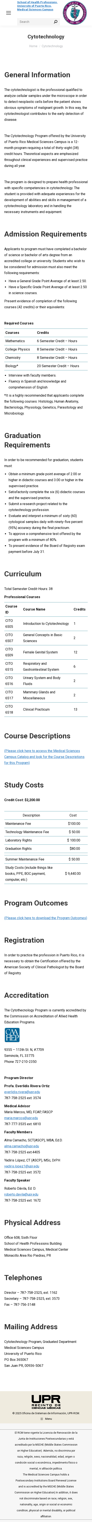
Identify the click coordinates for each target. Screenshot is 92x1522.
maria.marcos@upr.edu (21, 1118)
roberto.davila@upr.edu (21, 1194)
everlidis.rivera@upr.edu (22, 1092)
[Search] (55, 21)
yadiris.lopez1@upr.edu (21, 1166)
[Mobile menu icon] (8, 13)
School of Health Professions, (37, 2)
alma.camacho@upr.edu (21, 1146)
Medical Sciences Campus (35, 9)
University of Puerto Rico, (34, 5)
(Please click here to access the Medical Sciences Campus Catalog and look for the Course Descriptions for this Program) (44, 757)
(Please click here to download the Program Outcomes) (45, 918)
